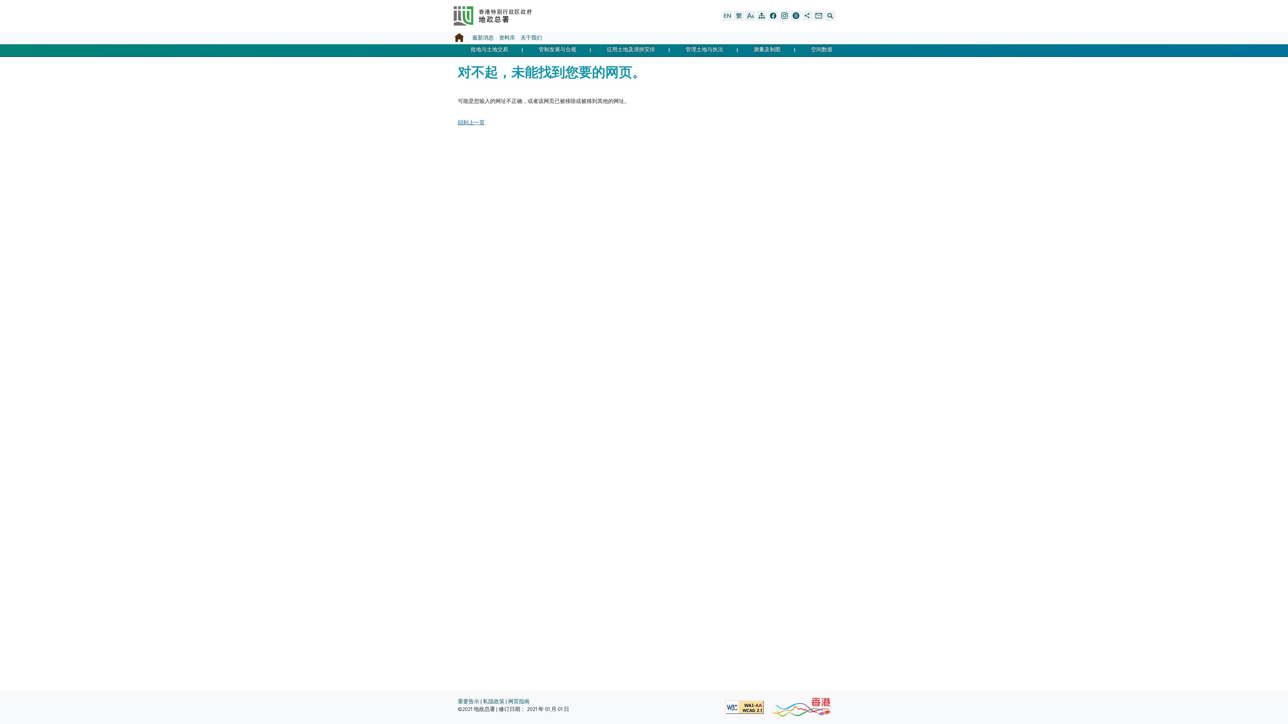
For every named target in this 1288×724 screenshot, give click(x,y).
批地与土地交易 (489, 50)
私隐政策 (493, 701)
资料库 (507, 38)
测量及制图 (767, 50)
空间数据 (822, 50)
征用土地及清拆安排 (631, 50)
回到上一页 (471, 122)
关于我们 (531, 38)
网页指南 (519, 701)
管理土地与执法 (704, 50)
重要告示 (468, 701)
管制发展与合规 (557, 50)
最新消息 (483, 38)
